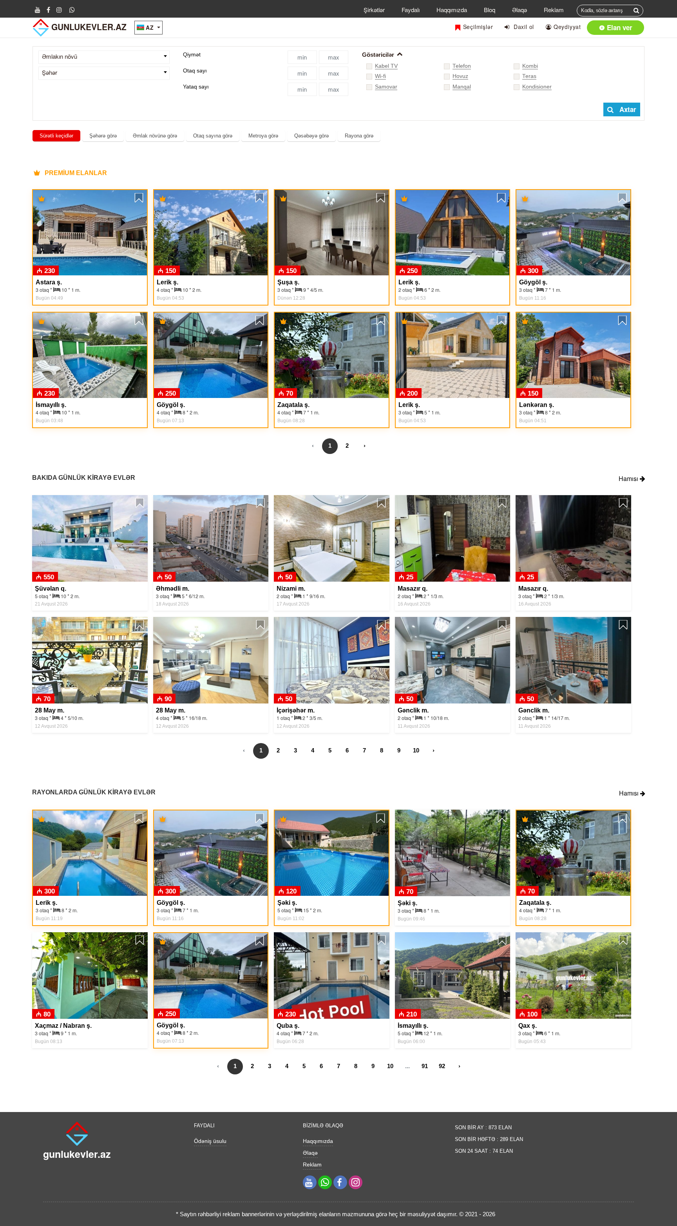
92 (442, 1066)
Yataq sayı (196, 86)
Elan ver (618, 27)
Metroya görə (263, 136)
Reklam (554, 9)
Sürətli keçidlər (56, 136)
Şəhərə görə (103, 136)
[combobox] (104, 57)
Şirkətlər (374, 9)
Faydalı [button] (411, 9)
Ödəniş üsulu (210, 1141)
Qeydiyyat (566, 27)
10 (416, 750)
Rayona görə (359, 136)
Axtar (625, 109)
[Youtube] (37, 9)
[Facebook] (48, 9)
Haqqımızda (451, 9)
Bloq (489, 9)
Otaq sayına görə (212, 136)
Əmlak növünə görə (155, 136)
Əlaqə (519, 9)
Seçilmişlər (477, 27)
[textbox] (104, 56)
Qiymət (192, 54)
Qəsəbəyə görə (311, 136)
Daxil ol (522, 27)
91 (425, 1066)
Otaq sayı (195, 70)
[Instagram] (59, 9)
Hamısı (629, 478)
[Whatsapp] (72, 9)
